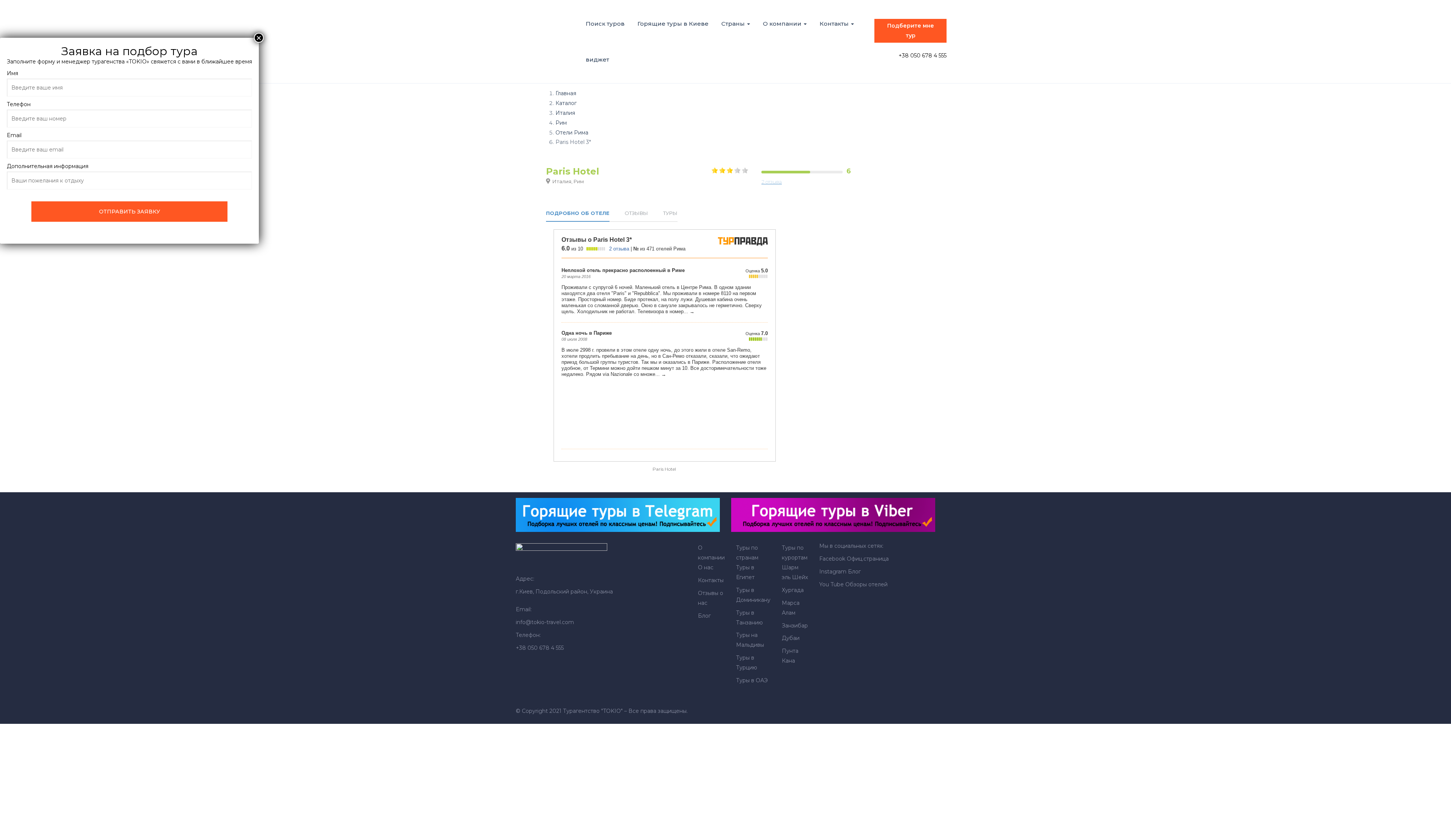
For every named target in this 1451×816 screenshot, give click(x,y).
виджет (597, 59)
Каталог (566, 103)
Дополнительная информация (47, 166)
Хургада (793, 590)
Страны (733, 23)
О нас (705, 567)
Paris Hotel (664, 469)
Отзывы (636, 213)
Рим (561, 122)
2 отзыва (771, 182)
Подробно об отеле (577, 213)
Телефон (19, 104)
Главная (565, 93)
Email (14, 135)
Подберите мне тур (910, 30)
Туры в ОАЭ (752, 680)
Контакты (835, 23)
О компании (783, 23)
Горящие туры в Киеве (672, 23)
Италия (565, 113)
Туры (670, 213)
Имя (12, 73)
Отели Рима (571, 132)
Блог (704, 615)
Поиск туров (605, 23)
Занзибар (795, 625)
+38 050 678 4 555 (923, 55)
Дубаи (791, 638)
